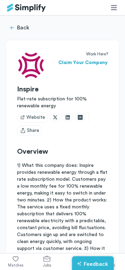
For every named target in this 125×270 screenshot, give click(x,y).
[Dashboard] (26, 7)
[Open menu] (113, 7)
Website (35, 117)
